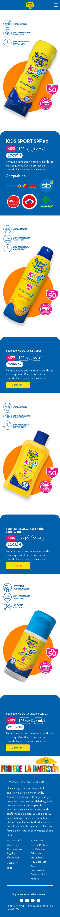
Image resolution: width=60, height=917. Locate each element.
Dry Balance (38, 849)
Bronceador (37, 870)
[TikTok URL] (21, 900)
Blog (9, 868)
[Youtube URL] (38, 900)
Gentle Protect (39, 845)
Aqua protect (38, 862)
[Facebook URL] (33, 900)
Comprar (17, 385)
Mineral (35, 879)
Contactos (13, 857)
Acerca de (13, 845)
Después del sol (40, 874)
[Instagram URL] (27, 900)
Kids (33, 866)
